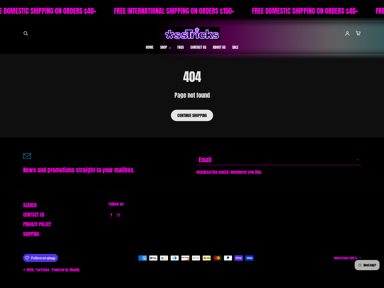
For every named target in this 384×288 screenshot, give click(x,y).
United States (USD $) (345, 258)
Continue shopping (192, 115)
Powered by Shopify (66, 269)
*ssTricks (42, 269)
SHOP (164, 47)
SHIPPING (31, 234)
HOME (150, 47)
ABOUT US (219, 47)
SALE (235, 47)
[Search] (25, 33)
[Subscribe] (358, 159)
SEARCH (30, 205)
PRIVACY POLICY (37, 224)
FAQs (180, 47)
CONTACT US (198, 47)
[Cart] (358, 33)
